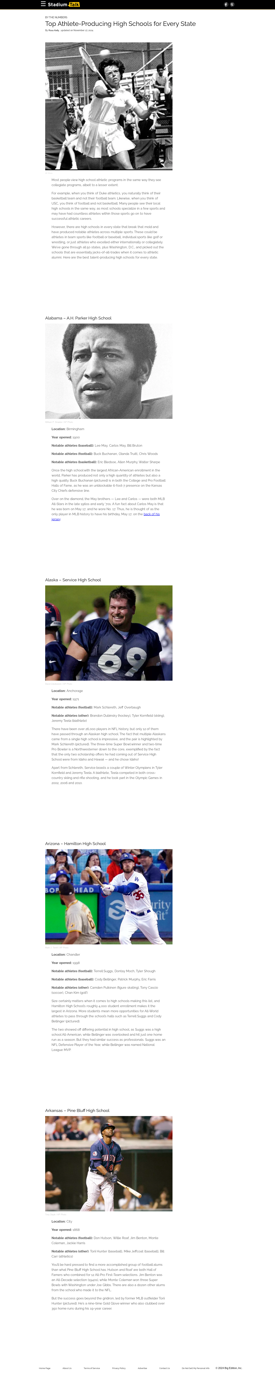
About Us (67, 1368)
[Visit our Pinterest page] (232, 4)
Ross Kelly (54, 30)
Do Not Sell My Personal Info (195, 1368)
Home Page (44, 1368)
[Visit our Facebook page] (226, 4)
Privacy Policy (119, 1368)
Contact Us (164, 1368)
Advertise (142, 1368)
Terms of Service (92, 1368)
